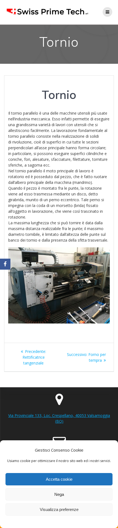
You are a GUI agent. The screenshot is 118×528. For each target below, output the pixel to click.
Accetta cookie (59, 479)
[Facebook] (5, 264)
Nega (59, 494)
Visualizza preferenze (59, 509)
